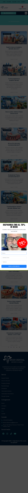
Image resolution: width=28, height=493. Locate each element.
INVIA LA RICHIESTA (14, 266)
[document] (14, 246)
